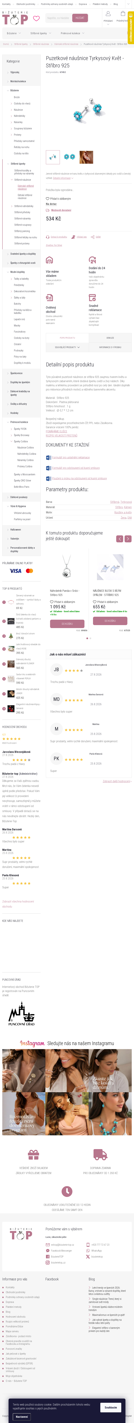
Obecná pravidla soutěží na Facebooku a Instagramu (19, 1342)
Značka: (54, 245)
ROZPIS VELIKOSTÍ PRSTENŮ (61, 435)
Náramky (18, 122)
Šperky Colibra (21, 441)
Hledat (80, 18)
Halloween (15, 529)
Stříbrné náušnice (22, 179)
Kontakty (6, 4)
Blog (116, 4)
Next (128, 538)
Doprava (83, 4)
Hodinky (14, 413)
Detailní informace (61, 178)
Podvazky (18, 350)
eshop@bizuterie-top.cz (62, 1244)
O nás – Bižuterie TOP (16, 1381)
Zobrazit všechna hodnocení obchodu (18, 904)
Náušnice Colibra (25, 447)
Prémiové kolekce (19, 422)
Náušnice (18, 109)
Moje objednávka (14, 1376)
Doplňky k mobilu (22, 363)
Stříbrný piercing (22, 231)
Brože (17, 97)
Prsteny (17, 134)
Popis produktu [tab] (67, 338)
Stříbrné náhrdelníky (23, 206)
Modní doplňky (17, 272)
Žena (123, 517)
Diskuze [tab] (110, 338)
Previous (119, 538)
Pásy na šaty (20, 356)
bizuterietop (97, 1256)
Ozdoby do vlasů (22, 103)
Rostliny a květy (123, 512)
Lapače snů (19, 319)
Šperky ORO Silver (22, 480)
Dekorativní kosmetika (24, 291)
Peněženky (19, 285)
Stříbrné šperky (18, 163)
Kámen (128, 507)
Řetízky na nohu (21, 147)
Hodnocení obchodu (15, 1316)
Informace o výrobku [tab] (110, 347)
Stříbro (119, 507)
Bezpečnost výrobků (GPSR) (19, 1363)
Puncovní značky (14, 1348)
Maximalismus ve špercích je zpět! (108, 1315)
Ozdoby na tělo (21, 153)
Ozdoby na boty (21, 338)
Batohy (17, 303)
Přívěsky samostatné (24, 141)
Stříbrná (114, 502)
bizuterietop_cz (58, 1262)
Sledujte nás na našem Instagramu (80, 1043)
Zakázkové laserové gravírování (21, 1358)
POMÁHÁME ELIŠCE (56, 431)
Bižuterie (14, 90)
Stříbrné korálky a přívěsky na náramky (24, 172)
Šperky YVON (20, 428)
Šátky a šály (19, 297)
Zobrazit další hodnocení (116, 781)
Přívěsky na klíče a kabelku (22, 311)
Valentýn (14, 538)
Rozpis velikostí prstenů (17, 1321)
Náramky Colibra (25, 460)
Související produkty (65, 347)
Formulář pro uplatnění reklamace (71, 457)
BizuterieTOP (57, 1256)
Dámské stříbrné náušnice (26, 187)
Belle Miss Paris (21, 486)
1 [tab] (87, 638)
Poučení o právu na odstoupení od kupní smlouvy (79, 478)
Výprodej (14, 72)
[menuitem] (14, 33)
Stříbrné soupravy (22, 224)
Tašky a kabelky (21, 278)
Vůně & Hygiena (18, 506)
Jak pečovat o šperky (16, 1353)
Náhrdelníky (19, 116)
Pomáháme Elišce (14, 1326)
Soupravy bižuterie (23, 128)
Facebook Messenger (61, 1250)
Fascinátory (19, 331)
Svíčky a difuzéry (18, 404)
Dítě (130, 517)
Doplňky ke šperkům (20, 382)
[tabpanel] (67, 590)
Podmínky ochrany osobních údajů (57, 4)
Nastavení (22, 1416)
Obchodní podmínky (25, 4)
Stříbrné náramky (22, 218)
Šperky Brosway (21, 435)
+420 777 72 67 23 (100, 1244)
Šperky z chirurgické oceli (22, 262)
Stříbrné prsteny (21, 243)
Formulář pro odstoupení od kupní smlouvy (76, 468)
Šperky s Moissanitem (24, 474)
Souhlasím (111, 1407)
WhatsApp (96, 1250)
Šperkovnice (16, 373)
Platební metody (100, 4)
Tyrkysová (126, 502)
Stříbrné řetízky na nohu (25, 237)
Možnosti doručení (61, 210)
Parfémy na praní (22, 519)
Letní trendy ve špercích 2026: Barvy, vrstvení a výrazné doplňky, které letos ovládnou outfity (107, 1290)
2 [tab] (90, 638)
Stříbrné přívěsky (22, 212)
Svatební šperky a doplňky (23, 253)
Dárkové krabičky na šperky (20, 393)
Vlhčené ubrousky (22, 513)
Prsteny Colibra (24, 466)
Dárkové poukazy (18, 497)
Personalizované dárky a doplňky (22, 549)
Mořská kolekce (18, 81)
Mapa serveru (12, 1331)
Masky (17, 325)
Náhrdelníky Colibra (26, 453)
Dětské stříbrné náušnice (25, 197)
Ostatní (17, 344)
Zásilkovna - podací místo (18, 1336)
